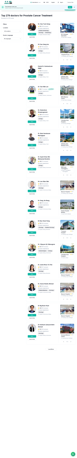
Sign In (61, 2)
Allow (70, 7)
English (53, 2)
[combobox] (12, 31)
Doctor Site (70, 2)
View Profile (32, 37)
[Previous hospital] (63, 60)
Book (32, 34)
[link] (67, 31)
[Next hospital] (71, 60)
